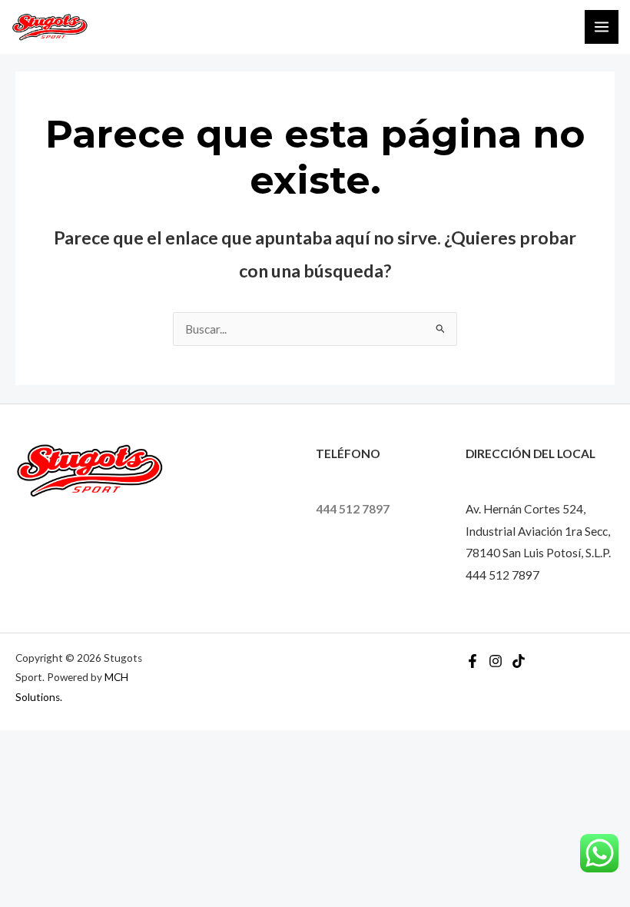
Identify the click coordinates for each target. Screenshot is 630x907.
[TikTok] (519, 661)
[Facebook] (472, 661)
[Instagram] (495, 661)
